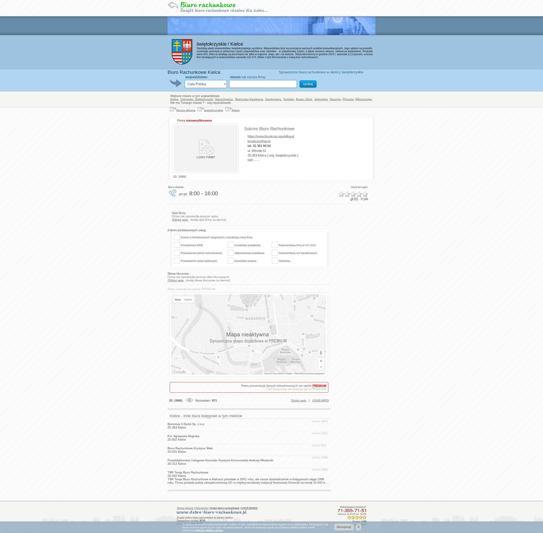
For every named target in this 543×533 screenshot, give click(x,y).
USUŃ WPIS (320, 400)
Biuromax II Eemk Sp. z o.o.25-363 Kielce (186, 425)
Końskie (288, 99)
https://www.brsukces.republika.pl (271, 136)
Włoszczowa (363, 99)
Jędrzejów (320, 99)
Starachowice (224, 99)
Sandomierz (273, 99)
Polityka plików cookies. (209, 530)
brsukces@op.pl (259, 141)
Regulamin (201, 508)
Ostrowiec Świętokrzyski (196, 99)
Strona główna (185, 110)
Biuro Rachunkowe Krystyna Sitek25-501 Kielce (190, 449)
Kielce (174, 99)
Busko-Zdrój (304, 99)
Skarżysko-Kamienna (249, 99)
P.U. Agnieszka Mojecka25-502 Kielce (183, 437)
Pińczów (348, 99)
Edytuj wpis (180, 219)
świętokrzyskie (213, 110)
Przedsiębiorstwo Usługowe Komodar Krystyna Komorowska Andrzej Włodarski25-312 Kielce (220, 462)
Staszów (335, 99)
